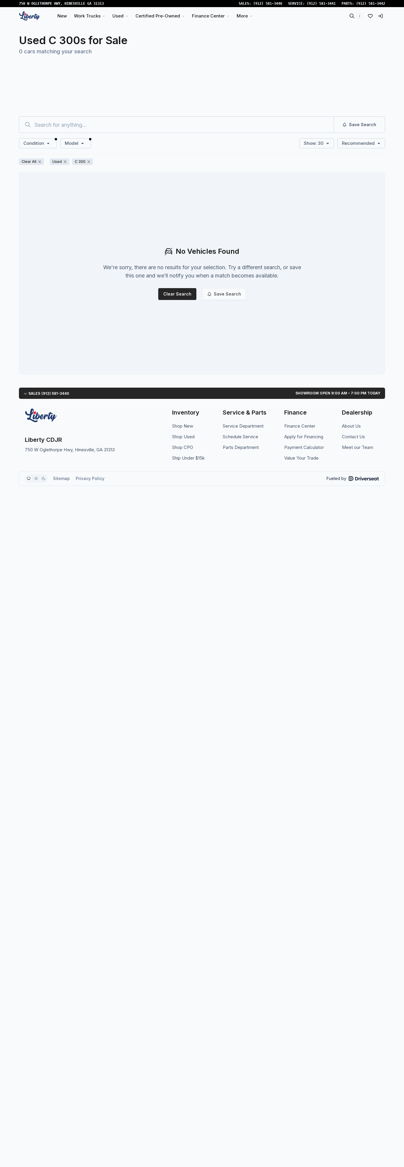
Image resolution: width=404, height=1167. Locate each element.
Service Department (243, 426)
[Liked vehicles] (370, 16)
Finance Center (299, 426)
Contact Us (353, 436)
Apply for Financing (303, 436)
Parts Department (241, 447)
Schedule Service (240, 436)
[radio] (28, 478)
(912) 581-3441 (321, 3)
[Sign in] (380, 16)
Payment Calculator (304, 447)
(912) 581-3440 (267, 3)
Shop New (182, 426)
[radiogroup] (36, 478)
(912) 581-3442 (370, 3)
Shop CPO (182, 447)
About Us (351, 426)
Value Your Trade (301, 458)
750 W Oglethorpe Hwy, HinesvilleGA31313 (61, 3)
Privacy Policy (90, 478)
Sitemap (61, 478)
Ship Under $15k (188, 458)
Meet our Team (357, 447)
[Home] (29, 16)
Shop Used (183, 436)
